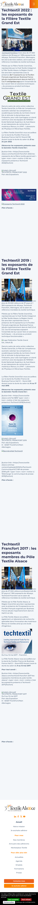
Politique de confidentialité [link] (25, 902)
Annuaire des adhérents (19, 844)
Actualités (19, 857)
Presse (19, 873)
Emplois (19, 865)
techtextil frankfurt (10, 53)
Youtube (24, 816)
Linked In (15, 816)
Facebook (18, 816)
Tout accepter (13, 899)
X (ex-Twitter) (21, 816)
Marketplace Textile (19, 848)
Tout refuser (26, 899)
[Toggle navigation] (34, 4)
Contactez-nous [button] (19, 881)
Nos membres (19, 840)
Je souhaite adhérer (19, 830)
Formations (19, 869)
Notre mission (19, 827)
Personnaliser (9, 902)
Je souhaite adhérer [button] (19, 886)
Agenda (19, 861)
